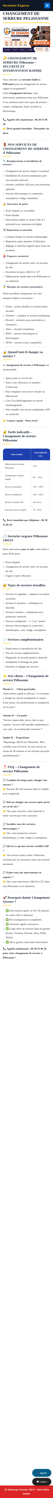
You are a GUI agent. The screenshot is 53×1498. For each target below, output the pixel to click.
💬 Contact (41, 1482)
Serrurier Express (16, 5)
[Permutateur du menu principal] (47, 5)
